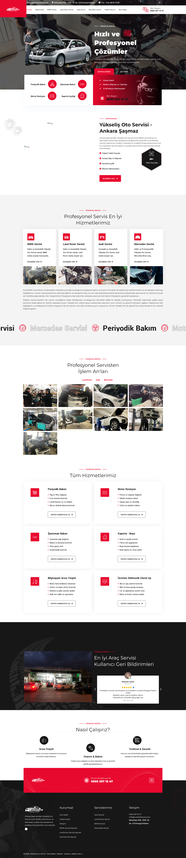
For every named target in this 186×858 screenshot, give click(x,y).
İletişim (63, 824)
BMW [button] (75, 380)
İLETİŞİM (124, 72)
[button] (161, 690)
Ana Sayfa (28, 10)
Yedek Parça (109, 10)
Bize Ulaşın (123, 10)
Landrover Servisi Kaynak (70, 832)
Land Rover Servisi (66, 10)
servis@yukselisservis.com (37, 2)
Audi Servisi (81, 10)
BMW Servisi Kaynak (68, 828)
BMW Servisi (52, 10)
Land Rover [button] (87, 380)
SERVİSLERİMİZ (104, 72)
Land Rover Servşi (102, 819)
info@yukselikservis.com (139, 817)
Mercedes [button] (108, 380)
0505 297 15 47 (157, 10)
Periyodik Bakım (38, 84)
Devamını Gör (33, 262)
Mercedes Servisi (95, 10)
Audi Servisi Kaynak (68, 837)
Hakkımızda (39, 10)
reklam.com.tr (77, 854)
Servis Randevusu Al (60, 515)
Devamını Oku (109, 179)
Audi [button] (98, 380)
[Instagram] (26, 829)
